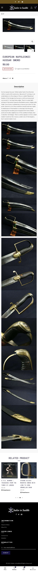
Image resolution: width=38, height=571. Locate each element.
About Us (4, 527)
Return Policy (5, 524)
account (31, 7)
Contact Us (4, 535)
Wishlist (3, 538)
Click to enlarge (32, 41)
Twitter (19, 2)
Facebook (15, 2)
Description (19, 87)
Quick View (16, 466)
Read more (6, 490)
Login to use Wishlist (23, 69)
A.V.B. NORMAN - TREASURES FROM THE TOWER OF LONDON (8, 483)
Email (22, 2)
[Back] (2, 13)
